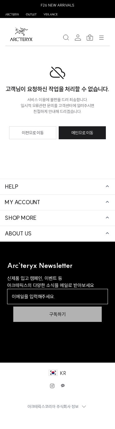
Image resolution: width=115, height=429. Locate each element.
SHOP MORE (21, 217)
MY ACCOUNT (22, 202)
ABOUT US (18, 233)
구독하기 (57, 314)
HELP (11, 186)
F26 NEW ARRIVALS (57, 5)
